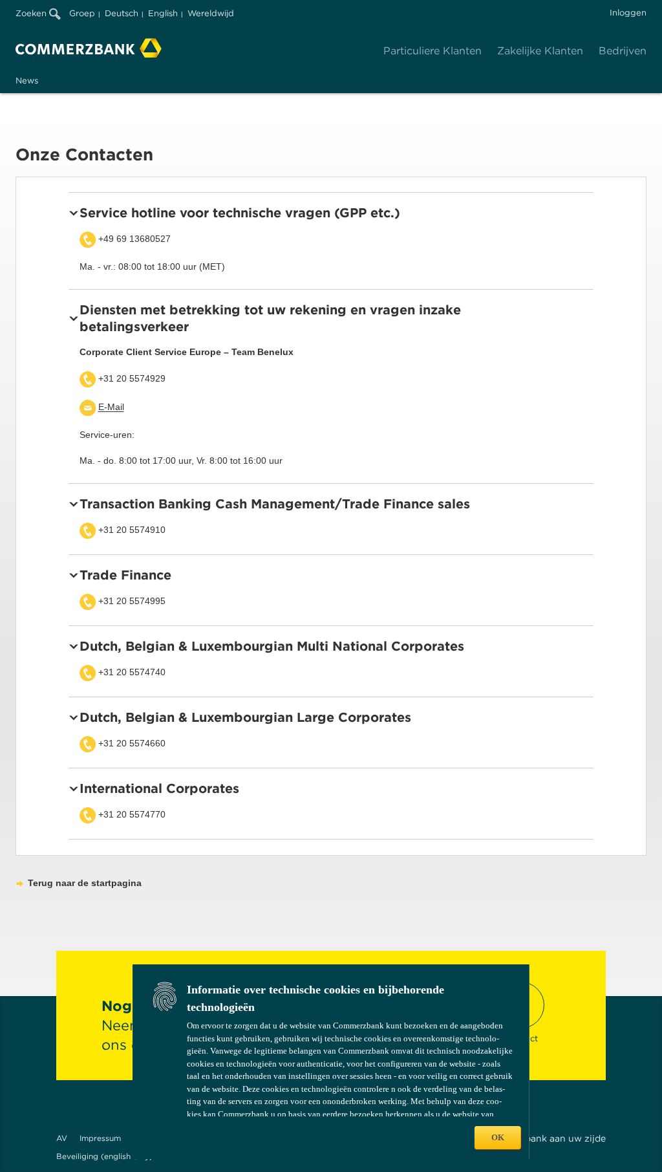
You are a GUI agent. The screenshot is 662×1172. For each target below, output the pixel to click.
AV (61, 1138)
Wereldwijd (210, 13)
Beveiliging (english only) (104, 1156)
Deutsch (121, 13)
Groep (82, 13)
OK (497, 1137)
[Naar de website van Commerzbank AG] (89, 48)
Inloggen (628, 12)
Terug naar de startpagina (85, 883)
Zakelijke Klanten (540, 51)
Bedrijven (622, 51)
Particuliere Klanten (432, 51)
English (163, 13)
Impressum (100, 1138)
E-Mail (111, 407)
